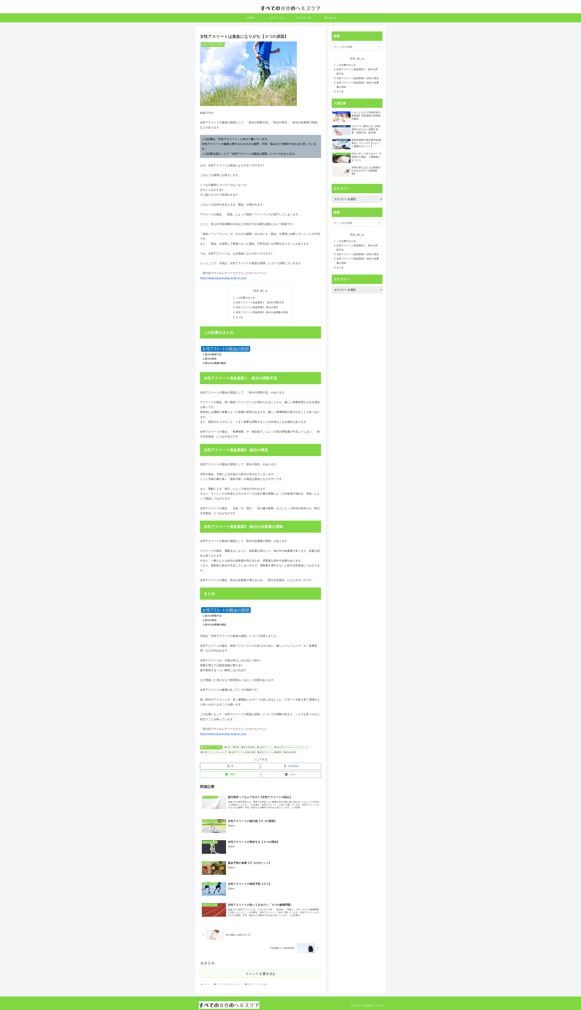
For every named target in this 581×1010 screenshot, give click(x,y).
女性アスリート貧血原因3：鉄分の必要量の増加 (262, 312)
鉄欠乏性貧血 (249, 747)
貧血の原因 (291, 752)
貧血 (237, 747)
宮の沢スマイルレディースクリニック (292, 747)
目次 (256, 290)
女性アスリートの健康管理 (271, 752)
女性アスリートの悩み (212, 747)
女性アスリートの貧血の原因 (243, 752)
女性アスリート (266, 747)
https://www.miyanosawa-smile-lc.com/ (223, 278)
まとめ (239, 317)
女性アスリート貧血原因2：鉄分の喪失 (257, 307)
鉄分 (229, 747)
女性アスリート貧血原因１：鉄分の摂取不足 (260, 302)
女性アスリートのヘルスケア (215, 752)
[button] (291, 774)
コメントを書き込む (260, 974)
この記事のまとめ (245, 297)
